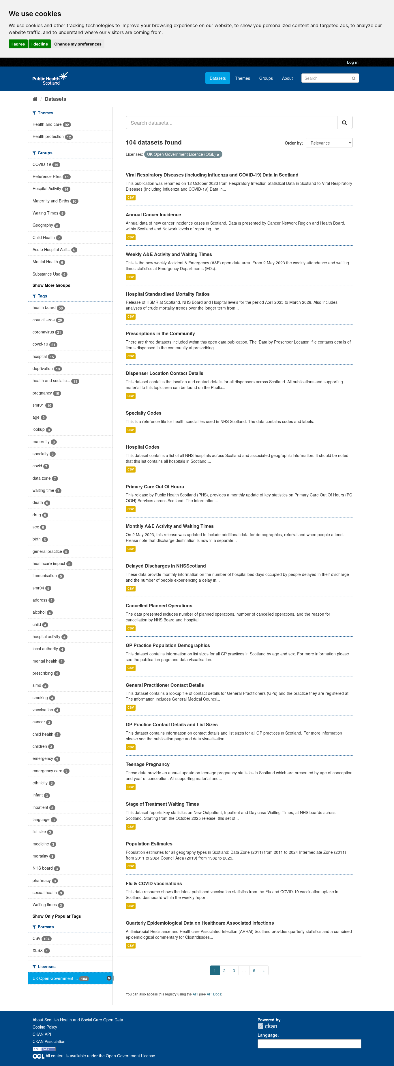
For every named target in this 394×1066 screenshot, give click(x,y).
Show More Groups (51, 285)
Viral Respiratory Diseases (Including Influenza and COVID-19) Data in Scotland (212, 174)
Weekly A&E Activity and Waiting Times (169, 254)
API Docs (214, 993)
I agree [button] (18, 43)
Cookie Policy (45, 1027)
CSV (130, 197)
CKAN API (42, 1034)
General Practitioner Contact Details (165, 685)
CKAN (267, 1026)
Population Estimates (149, 843)
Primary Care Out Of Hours (155, 486)
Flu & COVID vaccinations (154, 883)
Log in (353, 62)
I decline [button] (39, 43)
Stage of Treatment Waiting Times (162, 804)
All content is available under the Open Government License (99, 1056)
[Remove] (218, 154)
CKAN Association (49, 1041)
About (287, 78)
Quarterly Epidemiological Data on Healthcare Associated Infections (200, 922)
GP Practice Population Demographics (168, 645)
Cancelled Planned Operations (159, 605)
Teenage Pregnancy (148, 764)
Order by (293, 143)
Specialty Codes (144, 412)
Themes (242, 78)
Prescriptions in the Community (160, 333)
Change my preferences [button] (78, 43)
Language (267, 1035)
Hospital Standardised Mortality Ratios (168, 294)
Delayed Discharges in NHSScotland (166, 565)
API (195, 993)
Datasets (218, 78)
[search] (345, 122)
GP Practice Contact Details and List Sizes (172, 724)
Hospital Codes (143, 446)
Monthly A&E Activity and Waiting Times (170, 526)
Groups (266, 78)
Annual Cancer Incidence (153, 214)
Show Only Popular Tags (57, 916)
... (244, 970)
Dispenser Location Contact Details (164, 373)
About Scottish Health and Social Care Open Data (78, 1020)
